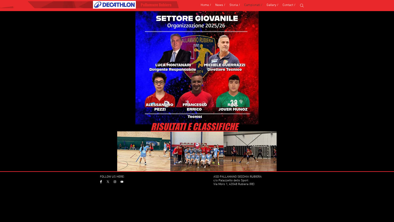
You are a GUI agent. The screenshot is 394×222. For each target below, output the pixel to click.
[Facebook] (101, 181)
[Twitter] (108, 181)
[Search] (302, 5)
